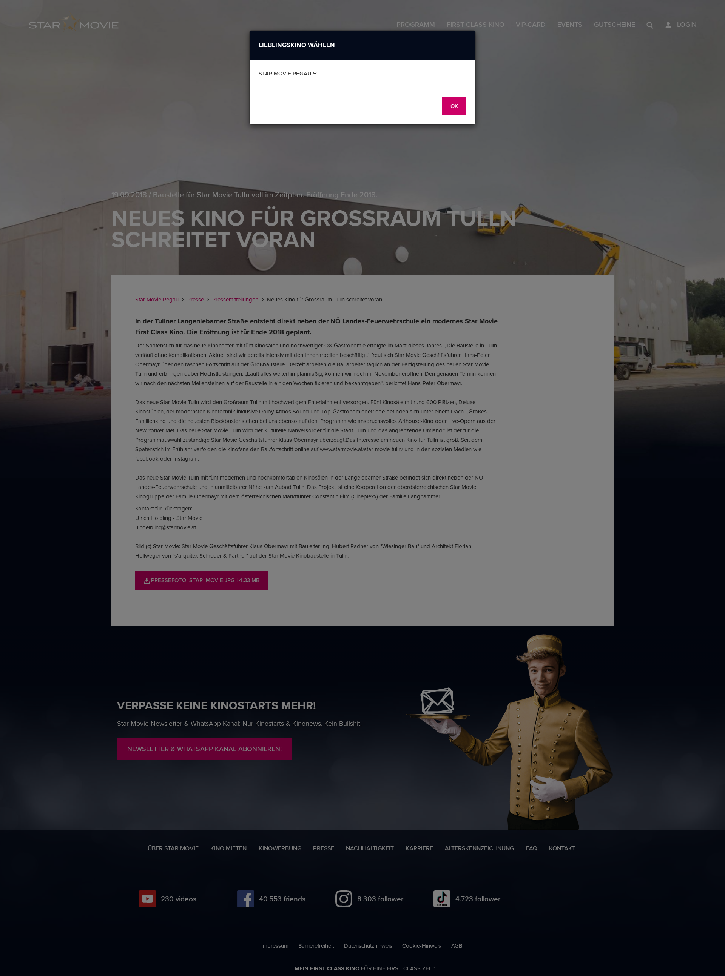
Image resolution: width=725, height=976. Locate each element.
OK (454, 106)
